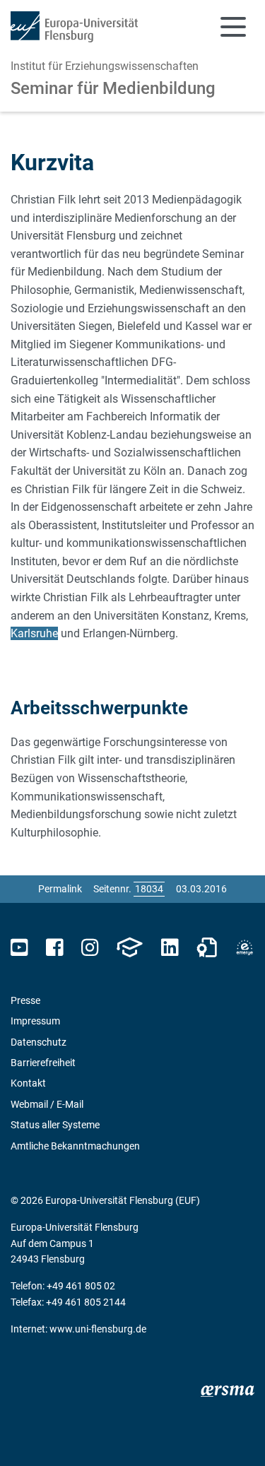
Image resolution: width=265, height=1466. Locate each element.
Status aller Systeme (55, 1124)
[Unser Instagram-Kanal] (90, 948)
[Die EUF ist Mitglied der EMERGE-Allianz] (244, 948)
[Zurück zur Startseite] (74, 26)
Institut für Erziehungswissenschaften (105, 66)
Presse (25, 1000)
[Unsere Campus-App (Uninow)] (129, 948)
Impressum (35, 1021)
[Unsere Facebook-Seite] (55, 948)
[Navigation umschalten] (233, 27)
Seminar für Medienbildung (113, 88)
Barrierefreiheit (43, 1062)
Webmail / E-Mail (47, 1104)
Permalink (60, 888)
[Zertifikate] (207, 948)
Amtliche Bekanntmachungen (75, 1146)
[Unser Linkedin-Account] (169, 948)
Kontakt (28, 1083)
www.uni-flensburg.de (97, 1329)
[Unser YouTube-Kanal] (19, 948)
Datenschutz (38, 1042)
